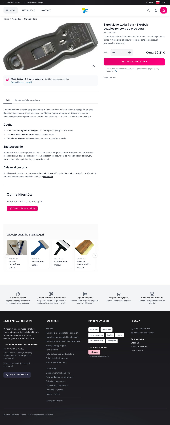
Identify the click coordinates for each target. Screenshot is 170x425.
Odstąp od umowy (54, 401)
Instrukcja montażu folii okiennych (62, 333)
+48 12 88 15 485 (13, 2)
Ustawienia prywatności (57, 385)
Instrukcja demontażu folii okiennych (63, 341)
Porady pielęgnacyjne (56, 345)
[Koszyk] (163, 10)
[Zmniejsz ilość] (113, 52)
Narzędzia (16, 19)
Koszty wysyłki (53, 394)
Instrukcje (28, 10)
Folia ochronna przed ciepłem (60, 354)
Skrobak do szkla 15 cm (50, 173)
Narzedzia (48, 176)
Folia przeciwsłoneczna (57, 358)
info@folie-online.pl (35, 2)
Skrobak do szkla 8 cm (75, 173)
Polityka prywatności (55, 381)
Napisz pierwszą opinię (24, 208)
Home (6, 19)
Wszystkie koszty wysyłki (21, 82)
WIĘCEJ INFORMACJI (19, 375)
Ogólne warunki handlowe (58, 373)
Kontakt (46, 10)
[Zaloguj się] (156, 10)
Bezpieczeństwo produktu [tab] (27, 100)
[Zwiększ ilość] (129, 52)
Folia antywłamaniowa (56, 362)
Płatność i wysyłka (54, 390)
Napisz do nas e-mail (144, 332)
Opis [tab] (8, 100)
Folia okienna (52, 350)
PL (162, 2)
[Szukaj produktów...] (148, 10)
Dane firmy (51, 368)
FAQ (151, 2)
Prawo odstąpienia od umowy (59, 377)
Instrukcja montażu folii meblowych (62, 337)
